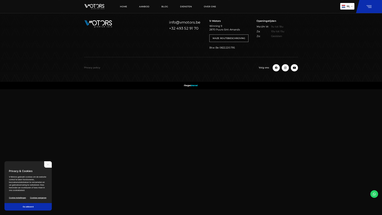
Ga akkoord (28, 207)
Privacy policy (92, 68)
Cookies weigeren (38, 198)
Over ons (210, 6)
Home (123, 6)
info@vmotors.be (184, 22)
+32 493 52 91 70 (183, 28)
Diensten (186, 6)
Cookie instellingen (17, 198)
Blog (164, 6)
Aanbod (144, 6)
